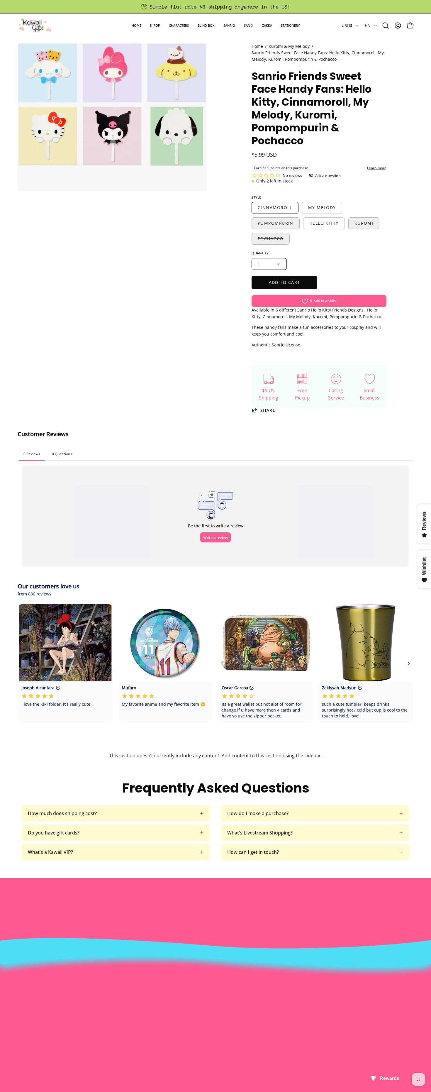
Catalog (128, 1013)
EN (368, 25)
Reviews (210, 1032)
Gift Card (211, 1013)
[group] (215, 6)
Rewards (129, 994)
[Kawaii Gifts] (35, 25)
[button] (155, 25)
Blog (206, 1023)
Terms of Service (138, 1023)
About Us (130, 984)
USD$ (347, 25)
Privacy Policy (135, 1032)
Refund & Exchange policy (148, 1003)
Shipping (210, 1003)
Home (257, 46)
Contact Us (213, 994)
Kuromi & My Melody (289, 46)
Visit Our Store (217, 984)
